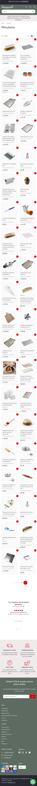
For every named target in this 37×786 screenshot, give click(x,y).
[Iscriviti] (32, 696)
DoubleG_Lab (11, 782)
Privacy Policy (5, 727)
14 (21, 582)
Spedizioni (4, 732)
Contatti (3, 736)
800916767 (25, 1)
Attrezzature (4, 708)
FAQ (2, 741)
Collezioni (9, 23)
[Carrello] (30, 7)
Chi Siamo (4, 739)
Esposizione (4, 710)
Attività (3, 718)
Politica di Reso (5, 729)
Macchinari (4, 720)
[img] (18, 605)
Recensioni (4, 743)
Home (3, 23)
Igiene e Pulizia (5, 713)
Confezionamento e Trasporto (9, 715)
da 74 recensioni (17, 606)
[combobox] (18, 11)
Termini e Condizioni (6, 734)
